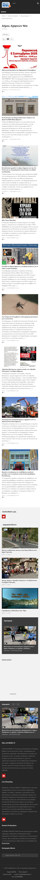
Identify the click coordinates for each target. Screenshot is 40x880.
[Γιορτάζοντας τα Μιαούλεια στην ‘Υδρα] (20, 598)
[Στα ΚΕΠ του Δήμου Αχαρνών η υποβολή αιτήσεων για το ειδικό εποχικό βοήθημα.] (20, 254)
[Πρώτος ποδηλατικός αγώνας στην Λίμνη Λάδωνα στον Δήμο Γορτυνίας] (20, 538)
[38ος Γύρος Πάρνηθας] (20, 208)
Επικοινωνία (7, 874)
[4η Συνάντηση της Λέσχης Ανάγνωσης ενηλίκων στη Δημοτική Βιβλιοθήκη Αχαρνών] (20, 106)
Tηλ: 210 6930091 (17, 876)
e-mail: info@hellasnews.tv (22, 874)
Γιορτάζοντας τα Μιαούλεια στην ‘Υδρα (14, 610)
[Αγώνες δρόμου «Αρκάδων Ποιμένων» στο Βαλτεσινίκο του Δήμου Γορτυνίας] (20, 568)
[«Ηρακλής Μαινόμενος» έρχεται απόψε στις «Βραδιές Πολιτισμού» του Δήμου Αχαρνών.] (20, 357)
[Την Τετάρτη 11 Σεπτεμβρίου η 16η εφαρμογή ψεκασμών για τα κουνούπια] (20, 304)
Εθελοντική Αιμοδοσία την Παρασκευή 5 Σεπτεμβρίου (19, 70)
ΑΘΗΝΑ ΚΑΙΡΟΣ (6, 660)
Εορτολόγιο (13, 694)
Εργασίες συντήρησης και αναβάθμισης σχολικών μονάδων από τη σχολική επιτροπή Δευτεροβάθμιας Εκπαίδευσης (18, 474)
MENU (4, 12)
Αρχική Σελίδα (11, 872)
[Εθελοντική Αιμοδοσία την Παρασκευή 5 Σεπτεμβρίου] (20, 56)
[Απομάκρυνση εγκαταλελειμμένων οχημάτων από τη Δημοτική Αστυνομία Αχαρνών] (20, 407)
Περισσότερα (5, 843)
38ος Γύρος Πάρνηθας (9, 220)
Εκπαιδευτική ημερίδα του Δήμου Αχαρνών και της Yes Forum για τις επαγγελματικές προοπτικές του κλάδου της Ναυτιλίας (19, 170)
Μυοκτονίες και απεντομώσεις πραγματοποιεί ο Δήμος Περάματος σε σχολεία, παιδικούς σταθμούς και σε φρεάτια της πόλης (19, 647)
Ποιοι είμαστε (23, 872)
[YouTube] (4, 516)
